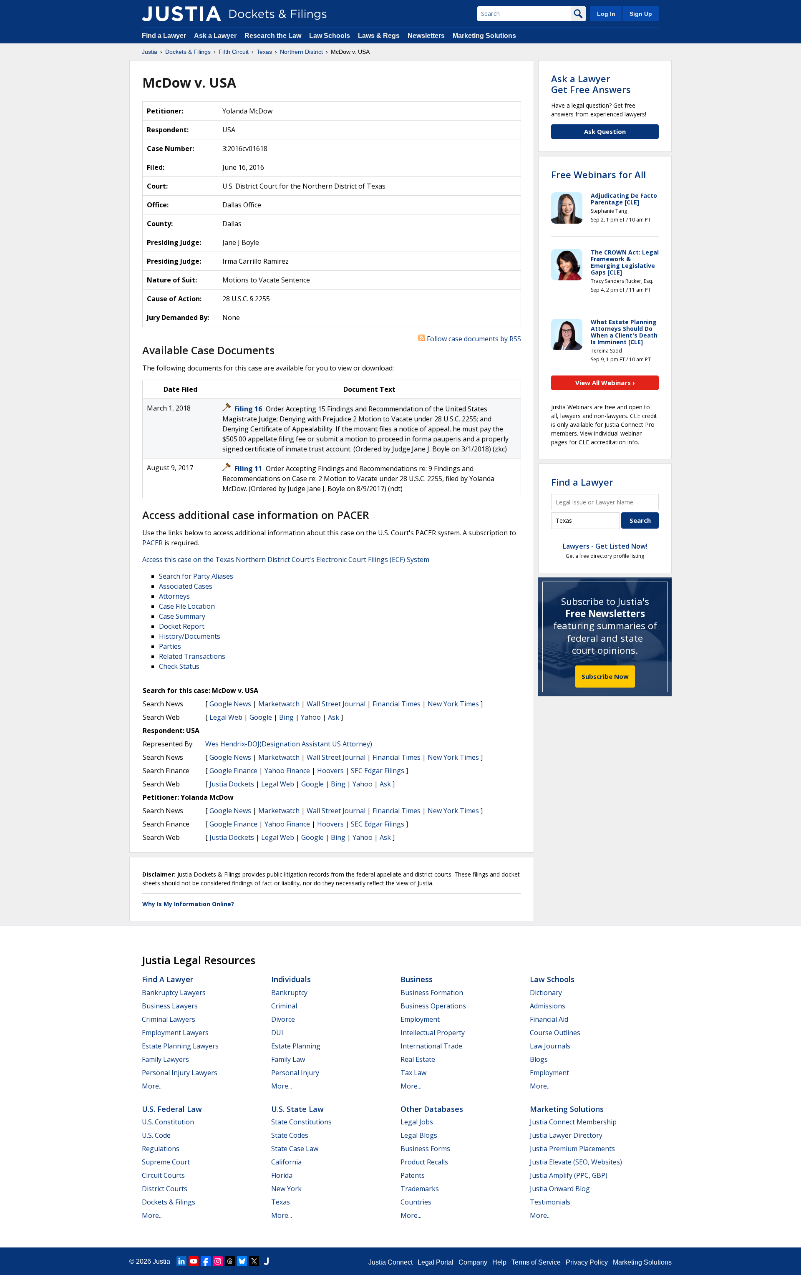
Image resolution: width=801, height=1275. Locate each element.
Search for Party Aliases (196, 576)
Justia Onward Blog (560, 1188)
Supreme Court (166, 1162)
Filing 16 (249, 408)
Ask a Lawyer (216, 35)
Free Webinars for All (598, 174)
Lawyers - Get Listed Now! (605, 546)
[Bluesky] (242, 1261)
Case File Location (187, 606)
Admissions (547, 1005)
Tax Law (413, 1072)
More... (152, 1086)
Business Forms (425, 1148)
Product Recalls (424, 1162)
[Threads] (230, 1261)
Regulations (160, 1148)
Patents (412, 1175)
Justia (161, 1261)
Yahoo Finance (287, 770)
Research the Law (272, 35)
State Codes (289, 1135)
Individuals (291, 979)
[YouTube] (194, 1261)
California (286, 1162)
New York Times (453, 703)
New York (286, 1188)
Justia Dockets (231, 784)
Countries (415, 1202)
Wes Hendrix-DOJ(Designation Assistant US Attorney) (288, 743)
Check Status (179, 666)
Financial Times (397, 703)
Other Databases (431, 1109)
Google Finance (233, 770)
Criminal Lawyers (168, 1019)
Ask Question (605, 131)
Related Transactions (192, 656)
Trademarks (419, 1188)
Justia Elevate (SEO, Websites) (576, 1162)
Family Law (288, 1059)
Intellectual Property (432, 1032)
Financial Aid (549, 1019)
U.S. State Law (297, 1109)
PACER (152, 542)
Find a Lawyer (164, 35)
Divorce (283, 1019)
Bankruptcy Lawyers (174, 992)
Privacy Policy (587, 1262)
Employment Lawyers (175, 1032)
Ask (333, 717)
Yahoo (311, 717)
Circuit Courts (163, 1175)
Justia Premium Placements (572, 1148)
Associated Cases (185, 586)
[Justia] (181, 13)
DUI (277, 1032)
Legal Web (225, 717)
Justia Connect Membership (573, 1121)
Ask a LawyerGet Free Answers (591, 84)
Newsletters (426, 35)
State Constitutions (301, 1121)
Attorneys (174, 596)
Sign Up (641, 13)
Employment (420, 1019)
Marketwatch (279, 703)
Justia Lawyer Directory (566, 1135)
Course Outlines (555, 1032)
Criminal (284, 1005)
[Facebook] (206, 1261)
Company (472, 1262)
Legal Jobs (416, 1121)
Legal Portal (435, 1262)
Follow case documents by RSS (473, 338)
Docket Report (181, 626)
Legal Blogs (418, 1135)
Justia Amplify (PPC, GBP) (568, 1175)
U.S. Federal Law (172, 1109)
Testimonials (550, 1202)
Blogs (539, 1059)
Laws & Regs (379, 35)
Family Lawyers (165, 1059)
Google (260, 717)
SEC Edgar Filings (377, 770)
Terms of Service (536, 1262)
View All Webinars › (605, 382)
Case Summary (182, 616)
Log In (606, 13)
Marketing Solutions (484, 35)
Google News (230, 703)
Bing (286, 717)
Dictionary (546, 992)
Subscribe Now (605, 676)
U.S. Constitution (168, 1121)
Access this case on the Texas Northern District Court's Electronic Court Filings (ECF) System (285, 559)
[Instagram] (218, 1261)
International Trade (431, 1046)
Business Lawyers (170, 1005)
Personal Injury (295, 1072)
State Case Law (294, 1148)
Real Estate (417, 1059)
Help (499, 1262)
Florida (281, 1175)
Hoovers (330, 770)
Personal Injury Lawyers (179, 1072)
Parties (170, 646)
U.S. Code (156, 1135)
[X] (254, 1261)
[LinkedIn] (181, 1261)
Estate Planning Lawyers (180, 1046)
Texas (280, 1202)
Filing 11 (249, 468)
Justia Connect (390, 1262)
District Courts (164, 1188)
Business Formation (431, 992)
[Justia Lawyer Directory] (266, 1261)
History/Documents (189, 636)
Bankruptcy (289, 992)
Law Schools (329, 35)
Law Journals (550, 1046)
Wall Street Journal (336, 703)
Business (416, 979)
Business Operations (433, 1005)
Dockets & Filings (168, 1202)
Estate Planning (295, 1046)
